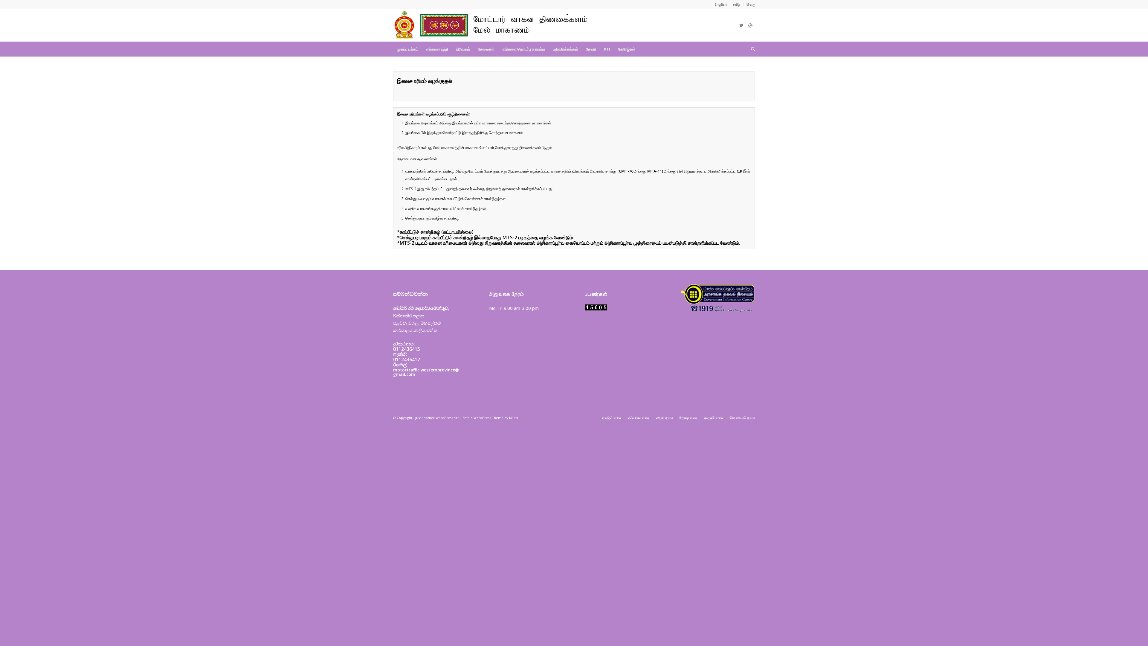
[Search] (751, 49)
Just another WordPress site (437, 417)
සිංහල (750, 4)
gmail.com (404, 374)
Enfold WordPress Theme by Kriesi (490, 417)
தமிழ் (736, 4)
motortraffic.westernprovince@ (426, 370)
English (721, 4)
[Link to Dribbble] (750, 25)
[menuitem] (721, 4)
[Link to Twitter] (741, 25)
